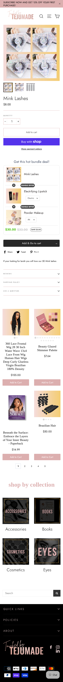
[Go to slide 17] (53, 340)
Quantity (7, 116)
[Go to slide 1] (14, 338)
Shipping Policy (11, 282)
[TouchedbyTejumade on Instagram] (58, 647)
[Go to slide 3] (40, 337)
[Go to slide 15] (48, 340)
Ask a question (11, 291)
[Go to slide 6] (47, 337)
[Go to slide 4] (42, 337)
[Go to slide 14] (46, 340)
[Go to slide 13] (43, 340)
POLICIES (10, 620)
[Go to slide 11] (59, 337)
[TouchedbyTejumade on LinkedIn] (58, 651)
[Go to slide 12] (41, 340)
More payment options (31, 149)
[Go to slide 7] (49, 337)
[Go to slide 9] (54, 337)
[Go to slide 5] (45, 337)
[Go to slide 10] (56, 337)
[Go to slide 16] (50, 340)
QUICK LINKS (13, 609)
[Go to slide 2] (17, 337)
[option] (31, 53)
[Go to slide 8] (52, 337)
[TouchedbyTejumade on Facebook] (51, 647)
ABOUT (8, 631)
